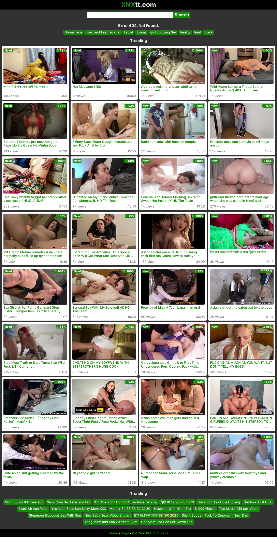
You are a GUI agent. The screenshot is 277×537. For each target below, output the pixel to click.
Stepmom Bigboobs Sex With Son (55, 515)
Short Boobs (191, 515)
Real (197, 32)
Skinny (141, 32)
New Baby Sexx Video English (108, 515)
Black (208, 32)
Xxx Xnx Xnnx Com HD (111, 502)
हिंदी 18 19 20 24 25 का (177, 502)
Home (113, 533)
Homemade (73, 32)
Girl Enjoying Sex (163, 32)
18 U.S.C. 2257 (157, 533)
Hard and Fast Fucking (103, 32)
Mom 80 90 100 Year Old (24, 502)
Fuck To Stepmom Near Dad (226, 515)
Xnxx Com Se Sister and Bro (68, 502)
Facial (128, 32)
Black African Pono (33, 509)
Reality (185, 32)
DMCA (137, 533)
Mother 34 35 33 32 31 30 (130, 509)
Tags (125, 533)
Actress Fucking (145, 502)
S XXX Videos (205, 509)
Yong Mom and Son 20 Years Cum (111, 522)
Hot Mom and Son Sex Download (166, 522)
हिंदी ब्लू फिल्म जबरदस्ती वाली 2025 (156, 515)
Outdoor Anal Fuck (258, 502)
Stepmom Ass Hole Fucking (219, 502)
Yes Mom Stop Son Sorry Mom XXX (78, 509)
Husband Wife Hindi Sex (172, 509)
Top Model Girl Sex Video (239, 509)
